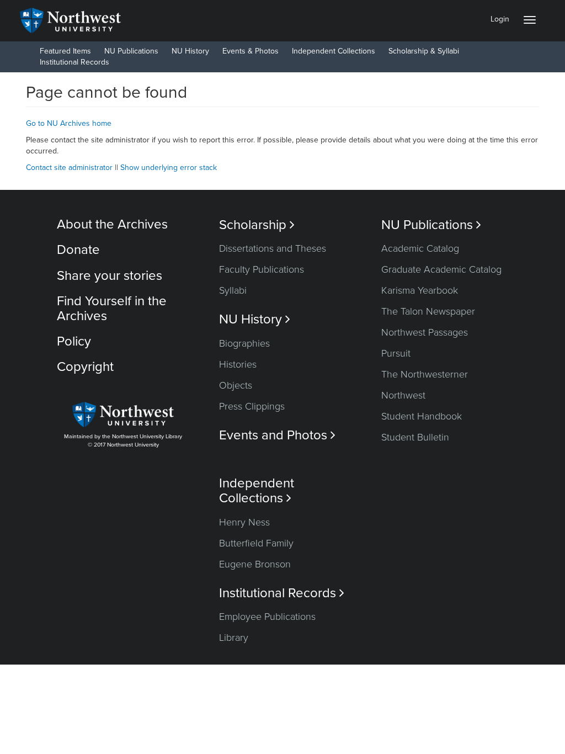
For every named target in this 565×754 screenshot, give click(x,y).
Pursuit (396, 353)
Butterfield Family (256, 543)
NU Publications (131, 51)
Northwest (403, 395)
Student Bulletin (415, 437)
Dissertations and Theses (272, 248)
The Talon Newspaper (428, 311)
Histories (238, 364)
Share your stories (109, 276)
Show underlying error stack (168, 167)
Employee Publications (267, 616)
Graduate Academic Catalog (441, 269)
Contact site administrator (69, 167)
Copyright (85, 367)
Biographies (244, 343)
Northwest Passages (424, 332)
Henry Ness (244, 522)
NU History (190, 51)
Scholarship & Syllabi (423, 51)
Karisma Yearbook (419, 290)
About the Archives (112, 224)
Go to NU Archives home (68, 123)
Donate (78, 250)
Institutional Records (74, 62)
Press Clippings (252, 406)
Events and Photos (277, 435)
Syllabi (233, 290)
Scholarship (257, 225)
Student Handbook (421, 416)
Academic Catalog (420, 248)
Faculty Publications (261, 269)
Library (233, 637)
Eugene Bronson (255, 564)
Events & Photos (250, 51)
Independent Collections (333, 51)
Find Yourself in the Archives (112, 308)
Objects (235, 385)
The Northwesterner (424, 374)
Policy (74, 341)
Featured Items (65, 51)
